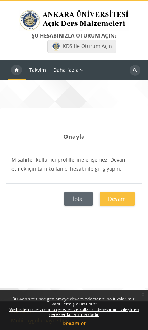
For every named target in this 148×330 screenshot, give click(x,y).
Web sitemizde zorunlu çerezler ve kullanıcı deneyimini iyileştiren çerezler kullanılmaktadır (74, 311)
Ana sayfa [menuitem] (17, 70)
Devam (117, 198)
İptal (78, 198)
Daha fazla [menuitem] (66, 69)
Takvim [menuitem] (37, 69)
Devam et (74, 323)
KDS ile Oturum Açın (87, 46)
